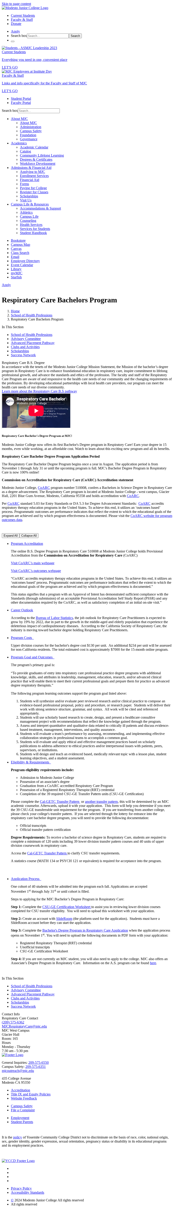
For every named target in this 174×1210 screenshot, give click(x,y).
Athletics (26, 212)
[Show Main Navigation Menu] (12, 41)
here (153, 963)
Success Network (23, 355)
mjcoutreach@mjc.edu (18, 1071)
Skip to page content (16, 4)
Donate (16, 24)
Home (15, 311)
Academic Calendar (34, 147)
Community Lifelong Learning (42, 155)
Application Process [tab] (26, 879)
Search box (19, 36)
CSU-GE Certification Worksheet (66, 907)
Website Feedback (24, 1098)
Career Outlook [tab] (22, 610)
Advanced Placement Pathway (33, 343)
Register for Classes (34, 192)
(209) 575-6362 (13, 1022)
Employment (20, 1118)
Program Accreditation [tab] (27, 543)
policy (17, 1137)
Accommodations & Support (40, 208)
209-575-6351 (35, 1067)
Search (75, 36)
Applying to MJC (32, 172)
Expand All (11, 535)
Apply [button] (15, 31)
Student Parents (22, 1122)
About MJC (19, 119)
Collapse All (29, 535)
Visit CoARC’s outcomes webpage (36, 571)
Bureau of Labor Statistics (54, 618)
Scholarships (29, 196)
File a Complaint (23, 1110)
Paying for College (33, 188)
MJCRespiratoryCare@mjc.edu (24, 1026)
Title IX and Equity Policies (31, 1094)
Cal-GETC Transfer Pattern (59, 801)
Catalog (25, 151)
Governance (28, 139)
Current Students (23, 15)
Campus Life (29, 216)
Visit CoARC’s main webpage (32, 563)
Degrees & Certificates (36, 159)
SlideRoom (64, 919)
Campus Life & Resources (30, 204)
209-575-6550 (38, 1062)
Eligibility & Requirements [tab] (31, 762)
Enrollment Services (34, 176)
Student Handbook (33, 233)
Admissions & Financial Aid (31, 168)
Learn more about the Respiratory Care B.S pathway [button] (39, 391)
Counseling (28, 220)
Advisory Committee (26, 339)
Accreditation (20, 1090)
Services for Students (35, 229)
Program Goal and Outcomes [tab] (32, 657)
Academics (19, 143)
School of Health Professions (31, 315)
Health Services (31, 225)
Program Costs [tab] (22, 638)
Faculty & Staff (22, 20)
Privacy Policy (21, 1188)
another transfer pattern (101, 801)
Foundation (28, 135)
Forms (24, 184)
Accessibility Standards (27, 1192)
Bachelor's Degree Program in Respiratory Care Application (85, 930)
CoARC (44, 488)
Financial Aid (29, 180)
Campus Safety (31, 131)
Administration (30, 127)
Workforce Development (37, 163)
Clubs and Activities (25, 347)
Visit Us (25, 200)
